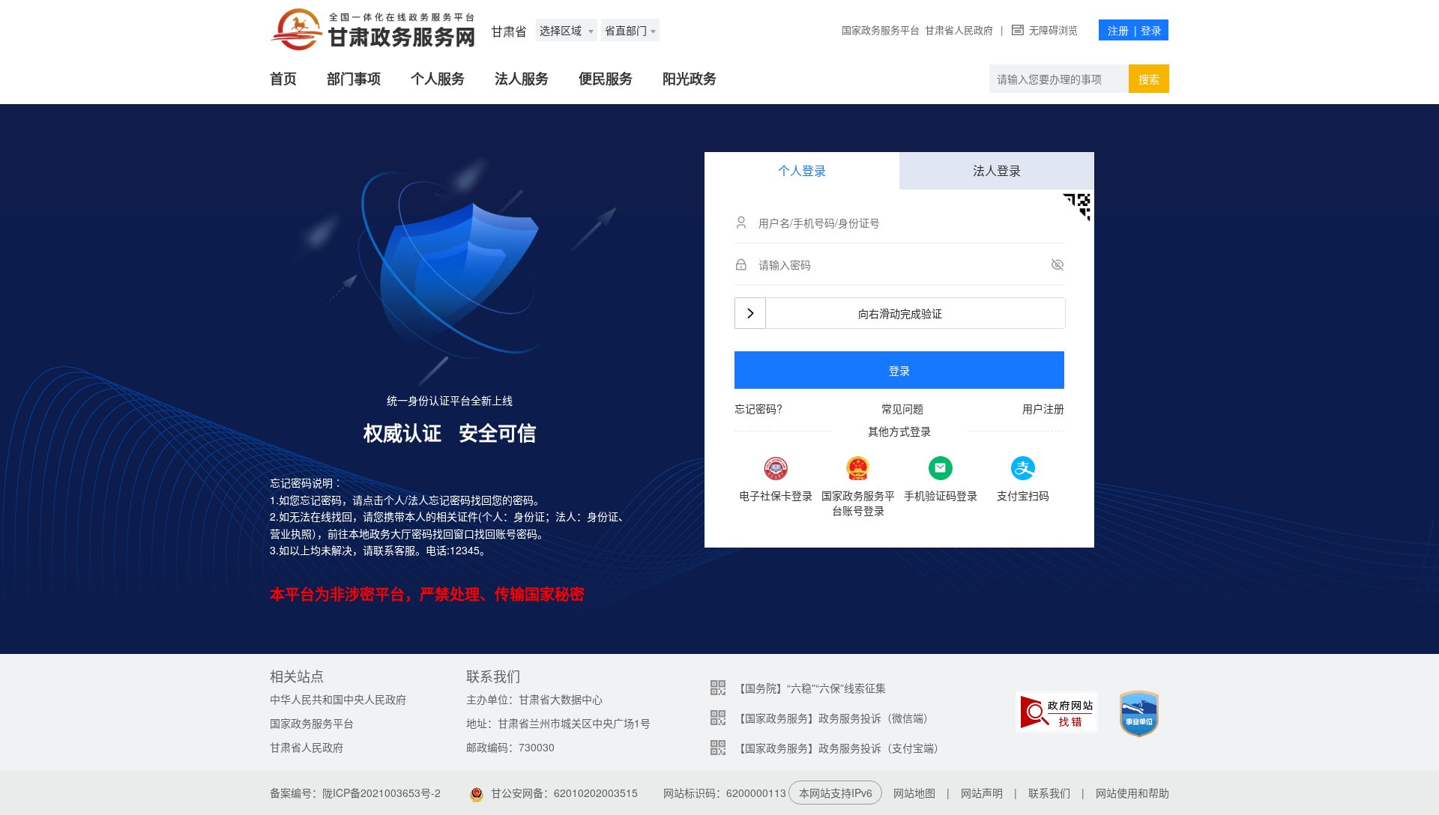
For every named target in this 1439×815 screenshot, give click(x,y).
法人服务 (522, 78)
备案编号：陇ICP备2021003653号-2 (355, 792)
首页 (283, 78)
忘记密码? (758, 408)
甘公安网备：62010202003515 (564, 792)
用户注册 (1043, 408)
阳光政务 (690, 78)
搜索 (1148, 78)
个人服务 (438, 78)
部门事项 (354, 78)
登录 (899, 370)
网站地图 (914, 792)
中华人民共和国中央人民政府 (338, 698)
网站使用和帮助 (1132, 792)
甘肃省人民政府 (959, 29)
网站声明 (982, 792)
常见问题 (902, 408)
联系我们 (1049, 792)
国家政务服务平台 (881, 29)
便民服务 (606, 78)
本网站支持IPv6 (835, 792)
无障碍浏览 (1053, 29)
